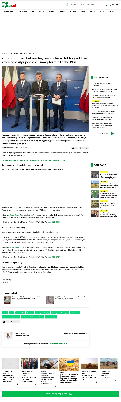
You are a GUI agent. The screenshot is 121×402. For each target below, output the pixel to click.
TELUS (11, 313)
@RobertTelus (13, 215)
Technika (52, 12)
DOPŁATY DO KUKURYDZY (42, 313)
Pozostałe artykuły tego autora (75, 333)
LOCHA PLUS (30, 313)
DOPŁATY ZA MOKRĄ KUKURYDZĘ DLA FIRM (32, 317)
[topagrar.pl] (9, 4)
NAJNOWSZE (101, 77)
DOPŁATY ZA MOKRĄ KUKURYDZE (11, 317)
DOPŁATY (5, 313)
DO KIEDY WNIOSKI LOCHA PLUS (60, 313)
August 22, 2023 (54, 222)
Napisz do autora (58, 343)
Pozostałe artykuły (103, 133)
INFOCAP (102, 12)
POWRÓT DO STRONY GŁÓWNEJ (60, 394)
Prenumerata (9, 12)
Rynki (33, 12)
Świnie (92, 12)
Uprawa (41, 12)
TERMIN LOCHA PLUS (51, 317)
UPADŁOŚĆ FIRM (75, 313)
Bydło (83, 12)
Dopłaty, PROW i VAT (27, 53)
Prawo (62, 12)
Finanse (73, 12)
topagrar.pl (5, 53)
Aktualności (22, 12)
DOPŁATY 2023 (20, 313)
